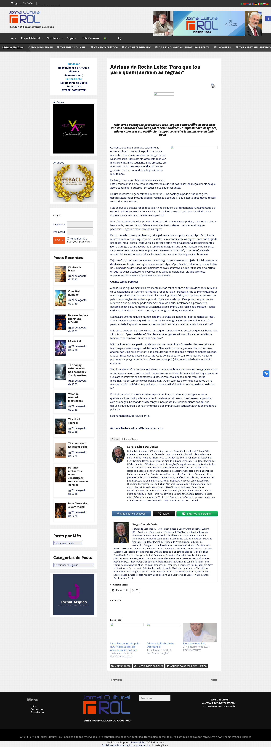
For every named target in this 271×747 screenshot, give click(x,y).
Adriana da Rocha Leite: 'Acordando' (160, 645)
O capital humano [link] (89, 47)
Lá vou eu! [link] (175, 47)
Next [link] (214, 680)
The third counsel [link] (74, 421)
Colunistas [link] (37, 709)
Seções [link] (71, 38)
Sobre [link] (115, 439)
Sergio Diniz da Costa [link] (142, 446)
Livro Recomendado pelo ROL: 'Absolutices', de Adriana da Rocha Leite (124, 647)
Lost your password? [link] (79, 241)
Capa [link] (13, 38)
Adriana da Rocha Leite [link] (183, 666)
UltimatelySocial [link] (159, 745)
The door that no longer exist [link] (77, 445)
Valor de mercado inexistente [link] (75, 397)
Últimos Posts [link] (130, 439)
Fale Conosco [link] (90, 38)
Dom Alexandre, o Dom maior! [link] (78, 505)
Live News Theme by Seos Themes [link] (230, 737)
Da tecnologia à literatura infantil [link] (135, 47)
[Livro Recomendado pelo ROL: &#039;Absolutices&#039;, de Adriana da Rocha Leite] (127, 632)
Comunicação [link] (123, 666)
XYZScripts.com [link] (155, 742)
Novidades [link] (53, 38)
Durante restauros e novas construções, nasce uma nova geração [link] (78, 476)
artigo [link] (203, 666)
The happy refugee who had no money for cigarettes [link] (226, 47)
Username (59, 224)
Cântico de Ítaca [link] (56, 47)
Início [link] (34, 706)
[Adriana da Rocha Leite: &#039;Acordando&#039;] (163, 632)
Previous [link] (116, 680)
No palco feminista (194, 643)
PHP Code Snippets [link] (118, 742)
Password (59, 232)
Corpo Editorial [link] (30, 38)
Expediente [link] (37, 712)
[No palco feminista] (200, 632)
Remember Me (78, 238)
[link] (268, 18)
